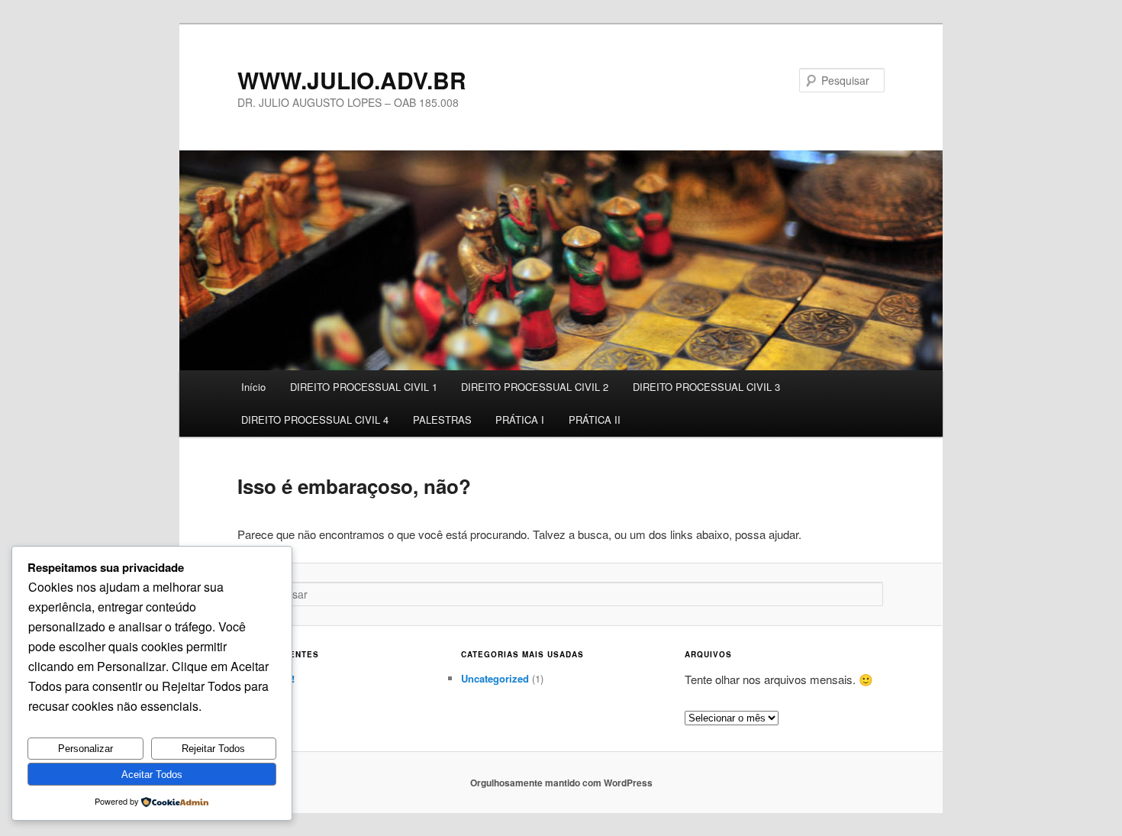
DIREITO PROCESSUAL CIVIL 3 (706, 386)
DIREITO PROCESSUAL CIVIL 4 (315, 419)
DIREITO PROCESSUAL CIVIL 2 (534, 386)
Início (253, 386)
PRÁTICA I (519, 419)
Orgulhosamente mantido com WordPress (561, 782)
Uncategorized (495, 678)
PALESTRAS (442, 419)
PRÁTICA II (595, 419)
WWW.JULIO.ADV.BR (351, 79)
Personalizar (85, 748)
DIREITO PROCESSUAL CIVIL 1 (363, 386)
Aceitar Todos (151, 774)
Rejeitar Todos (213, 748)
